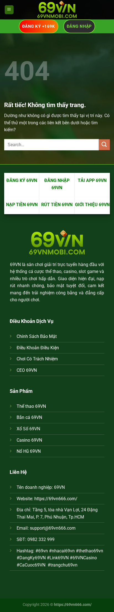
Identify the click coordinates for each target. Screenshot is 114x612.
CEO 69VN (27, 370)
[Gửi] (104, 144)
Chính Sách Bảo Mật (37, 336)
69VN (15, 264)
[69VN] (57, 9)
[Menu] (9, 9)
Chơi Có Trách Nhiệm (37, 358)
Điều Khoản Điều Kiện (38, 347)
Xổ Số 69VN (28, 428)
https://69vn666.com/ (55, 498)
